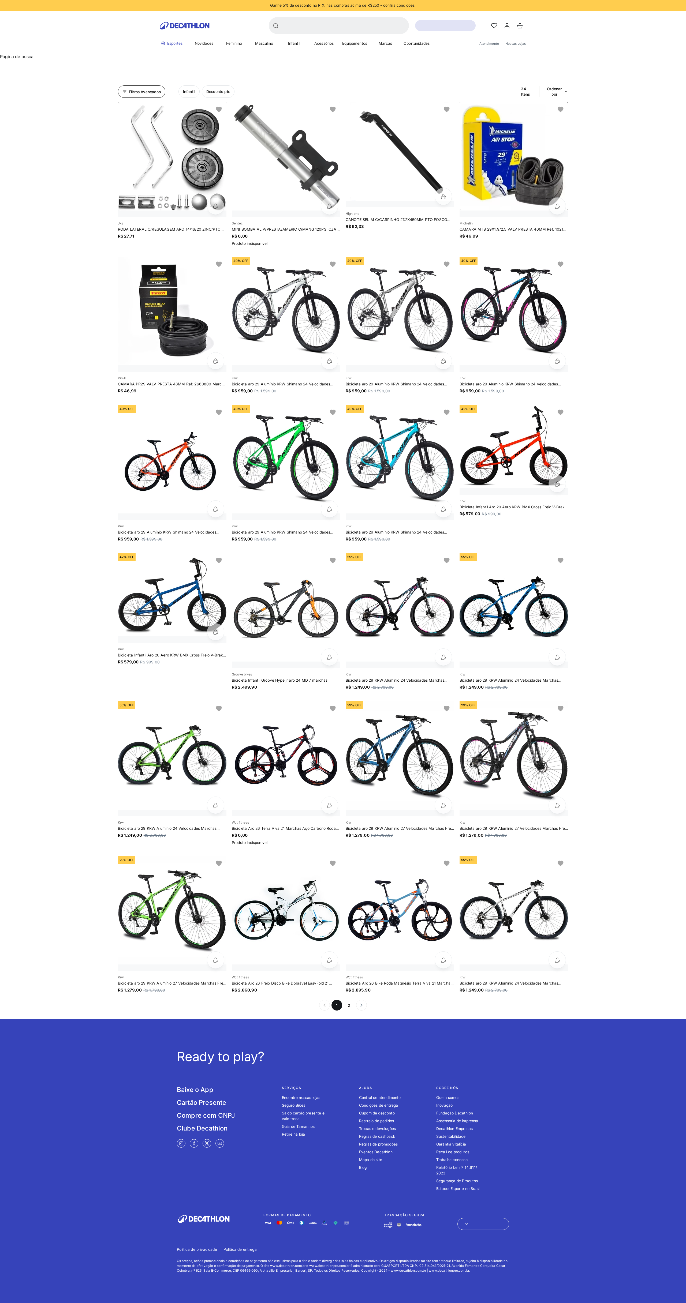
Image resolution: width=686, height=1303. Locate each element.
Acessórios (324, 43)
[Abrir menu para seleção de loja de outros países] (483, 1224)
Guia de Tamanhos (298, 1126)
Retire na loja (293, 1134)
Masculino (264, 43)
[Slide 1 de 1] (172, 156)
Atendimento (489, 44)
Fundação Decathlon (454, 1113)
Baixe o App (195, 1090)
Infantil (294, 43)
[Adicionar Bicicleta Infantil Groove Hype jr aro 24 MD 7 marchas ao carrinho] (329, 657)
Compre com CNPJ (206, 1115)
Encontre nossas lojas (301, 1097)
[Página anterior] (324, 1005)
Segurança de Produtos (457, 1180)
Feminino (234, 43)
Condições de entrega (378, 1105)
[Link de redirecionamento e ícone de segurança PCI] (399, 1225)
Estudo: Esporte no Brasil (458, 1188)
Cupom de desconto (377, 1113)
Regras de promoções (378, 1144)
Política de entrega (240, 1249)
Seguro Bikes (293, 1105)
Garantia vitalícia (451, 1144)
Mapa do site (370, 1159)
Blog (363, 1167)
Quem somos (448, 1097)
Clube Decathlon (202, 1128)
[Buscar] (276, 25)
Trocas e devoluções (377, 1128)
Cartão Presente (201, 1102)
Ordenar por (554, 91)
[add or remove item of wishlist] (219, 109)
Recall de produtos (452, 1152)
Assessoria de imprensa (457, 1120)
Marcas (385, 43)
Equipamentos (354, 43)
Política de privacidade (197, 1249)
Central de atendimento (380, 1097)
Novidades (204, 43)
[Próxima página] (361, 1005)
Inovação (444, 1105)
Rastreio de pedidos (376, 1120)
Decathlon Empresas (454, 1128)
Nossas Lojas (515, 44)
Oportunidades (417, 43)
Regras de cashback (377, 1136)
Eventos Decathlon (376, 1152)
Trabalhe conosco (452, 1159)
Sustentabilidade (451, 1136)
